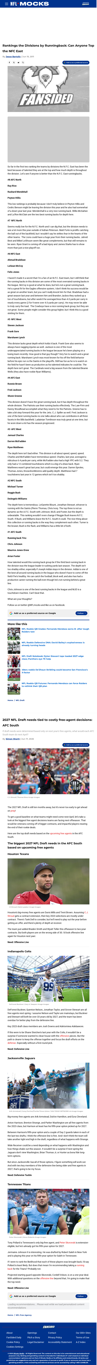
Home (10, 700)
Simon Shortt (13, 739)
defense (12, 1043)
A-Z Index (81, 1342)
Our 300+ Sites (83, 1332)
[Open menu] (6, 3)
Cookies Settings (14, 1346)
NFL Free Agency (24, 1315)
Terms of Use (82, 1337)
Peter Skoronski (68, 1242)
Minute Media (18, 1353)
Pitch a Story (33, 1337)
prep (13, 810)
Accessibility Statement (60, 1342)
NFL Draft (20, 700)
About (9, 1332)
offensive (64, 1036)
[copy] (23, 62)
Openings (32, 1332)
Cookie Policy (13, 1342)
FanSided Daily (13, 1337)
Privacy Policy (55, 1337)
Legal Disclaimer (35, 1342)
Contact (52, 1332)
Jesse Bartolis (13, 56)
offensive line (47, 1278)
